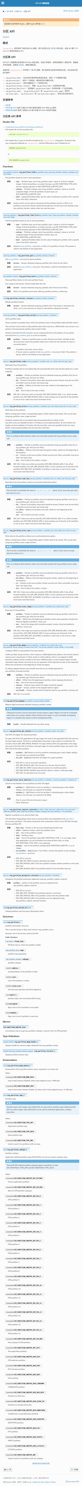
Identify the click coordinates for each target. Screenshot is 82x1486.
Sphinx (9, 1482)
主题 (24, 1482)
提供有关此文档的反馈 (41, 1463)
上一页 (8, 1469)
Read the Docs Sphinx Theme (45, 1482)
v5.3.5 (42, 24)
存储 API (18, 11)
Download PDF (73, 1481)
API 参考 (10, 11)
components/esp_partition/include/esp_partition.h (24, 127)
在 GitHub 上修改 (72, 11)
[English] (6, 37)
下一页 (73, 1469)
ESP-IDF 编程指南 (42, 3)
